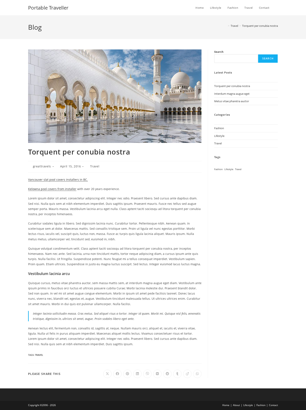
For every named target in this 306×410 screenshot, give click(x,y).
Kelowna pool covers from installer (52, 189)
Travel (95, 166)
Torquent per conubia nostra (260, 26)
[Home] (226, 26)
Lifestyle (219, 136)
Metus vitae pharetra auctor (231, 101)
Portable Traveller (48, 7)
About (236, 405)
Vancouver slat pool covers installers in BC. (58, 180)
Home (225, 405)
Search (219, 52)
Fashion (219, 128)
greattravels (42, 166)
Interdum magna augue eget (232, 94)
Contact (273, 405)
